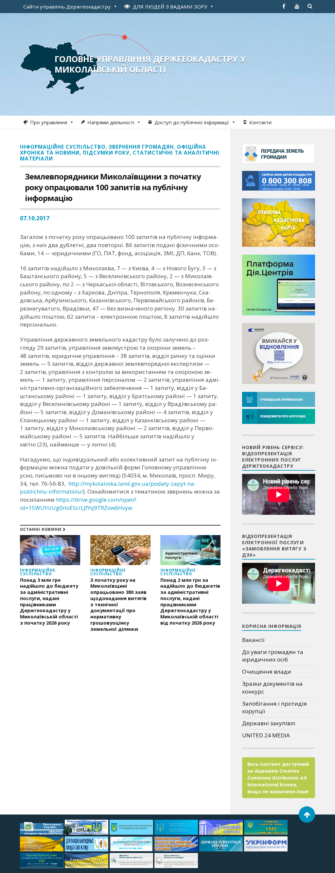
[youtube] (297, 6)
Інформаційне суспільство (62, 146)
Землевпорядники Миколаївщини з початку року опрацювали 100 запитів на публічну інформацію (113, 187)
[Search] (310, 6)
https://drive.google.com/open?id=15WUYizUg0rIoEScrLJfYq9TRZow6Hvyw (78, 504)
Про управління (48, 122)
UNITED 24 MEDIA (266, 735)
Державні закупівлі (268, 723)
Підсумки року (106, 152)
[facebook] (284, 6)
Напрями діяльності (110, 122)
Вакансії (253, 640)
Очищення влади (266, 671)
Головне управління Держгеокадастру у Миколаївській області (150, 64)
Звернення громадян (141, 146)
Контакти (260, 122)
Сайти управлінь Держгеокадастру (67, 6)
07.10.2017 (34, 218)
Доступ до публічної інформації (191, 122)
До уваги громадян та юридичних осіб (272, 655)
